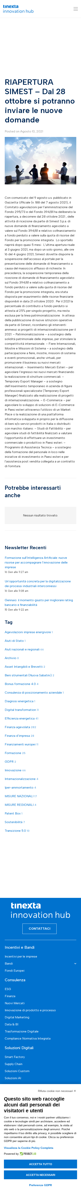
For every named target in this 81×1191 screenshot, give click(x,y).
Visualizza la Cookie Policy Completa (28, 1147)
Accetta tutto (40, 1164)
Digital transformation (22, 710)
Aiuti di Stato (15, 641)
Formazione (15, 753)
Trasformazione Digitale (22, 1031)
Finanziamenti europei (21, 744)
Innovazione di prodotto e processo (30, 1010)
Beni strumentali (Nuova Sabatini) (29, 675)
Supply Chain (13, 1064)
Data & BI (11, 1024)
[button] (75, 9)
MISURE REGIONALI (20, 805)
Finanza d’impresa (19, 736)
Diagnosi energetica (20, 701)
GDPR (10, 761)
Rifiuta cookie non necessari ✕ (57, 1091)
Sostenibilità (15, 822)
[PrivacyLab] (27, 1154)
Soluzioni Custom (17, 1071)
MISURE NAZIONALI (21, 796)
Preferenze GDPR (40, 1185)
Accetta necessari (40, 1174)
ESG (8, 989)
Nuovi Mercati (15, 1003)
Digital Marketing (17, 1017)
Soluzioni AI (13, 1078)
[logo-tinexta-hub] (18, 9)
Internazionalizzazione (21, 779)
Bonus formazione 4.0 (22, 684)
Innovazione (15, 770)
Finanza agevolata (20, 727)
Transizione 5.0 (17, 831)
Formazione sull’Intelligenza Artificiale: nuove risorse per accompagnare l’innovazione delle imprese (36, 562)
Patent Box (13, 813)
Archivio (12, 658)
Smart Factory (15, 1057)
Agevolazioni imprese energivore (29, 632)
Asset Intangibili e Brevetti (25, 666)
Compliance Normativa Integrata (28, 1038)
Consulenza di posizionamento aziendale (34, 692)
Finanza (10, 996)
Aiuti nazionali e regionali (24, 649)
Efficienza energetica (21, 718)
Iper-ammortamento (20, 787)
